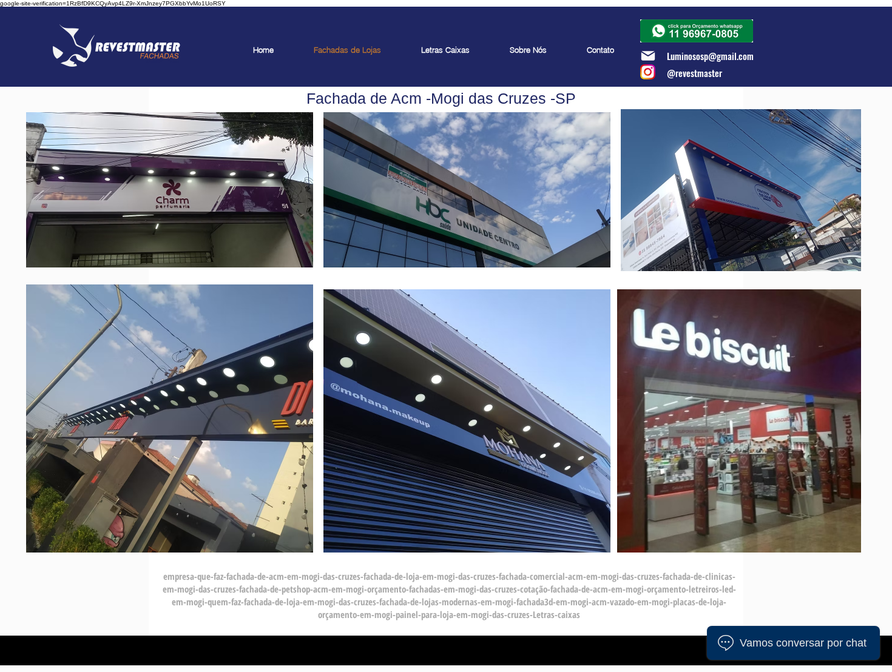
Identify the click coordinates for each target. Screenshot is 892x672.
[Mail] (647, 55)
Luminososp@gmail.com (710, 55)
